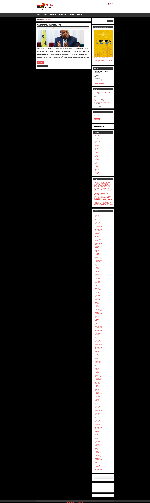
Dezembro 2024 (98, 241)
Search (110, 20)
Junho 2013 (97, 431)
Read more (40, 62)
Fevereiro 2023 (98, 272)
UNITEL (108, 204)
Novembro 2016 (98, 378)
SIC (112, 200)
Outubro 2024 (98, 244)
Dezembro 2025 (98, 225)
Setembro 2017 (98, 364)
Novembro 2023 (98, 260)
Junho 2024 (97, 250)
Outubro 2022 (98, 278)
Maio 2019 (97, 336)
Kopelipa (103, 193)
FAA (110, 184)
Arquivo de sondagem (99, 83)
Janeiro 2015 (98, 407)
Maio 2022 (97, 285)
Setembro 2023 (98, 263)
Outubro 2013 (98, 425)
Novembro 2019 (98, 327)
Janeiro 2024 (98, 257)
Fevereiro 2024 (98, 256)
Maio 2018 (97, 352)
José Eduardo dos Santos (102, 189)
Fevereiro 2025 (98, 239)
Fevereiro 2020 (98, 323)
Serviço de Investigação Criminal (105, 200)
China (109, 183)
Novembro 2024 (98, 243)
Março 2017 (97, 372)
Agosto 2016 (97, 382)
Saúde (96, 166)
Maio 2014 (97, 416)
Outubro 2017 (98, 362)
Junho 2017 (97, 368)
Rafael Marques (97, 200)
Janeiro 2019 (98, 341)
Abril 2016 (97, 388)
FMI (94, 185)
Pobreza (97, 158)
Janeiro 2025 (98, 240)
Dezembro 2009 (98, 466)
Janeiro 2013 (98, 438)
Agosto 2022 (97, 281)
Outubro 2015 (98, 396)
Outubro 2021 (98, 295)
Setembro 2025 (98, 229)
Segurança (97, 169)
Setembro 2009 (98, 469)
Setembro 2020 (98, 313)
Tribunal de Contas (96, 203)
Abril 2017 (97, 371)
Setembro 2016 (98, 380)
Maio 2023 (97, 268)
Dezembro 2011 (98, 455)
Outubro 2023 (98, 261)
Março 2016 (97, 389)
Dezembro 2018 (98, 343)
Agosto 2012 (97, 444)
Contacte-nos (53, 14)
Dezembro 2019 (98, 326)
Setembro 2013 (98, 427)
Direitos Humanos (99, 142)
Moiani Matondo (50, 27)
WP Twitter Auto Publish (70, 502)
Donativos (79, 14)
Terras (96, 173)
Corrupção (40, 66)
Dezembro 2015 (98, 393)
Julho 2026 (97, 215)
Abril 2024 (97, 253)
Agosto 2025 (97, 230)
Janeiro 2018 (98, 358)
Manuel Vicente (98, 194)
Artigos (96, 137)
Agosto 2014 (97, 411)
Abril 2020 (97, 320)
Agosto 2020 (97, 315)
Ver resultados (103, 81)
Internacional (97, 148)
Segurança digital (63, 14)
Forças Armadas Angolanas (100, 185)
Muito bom (97, 72)
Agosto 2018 (97, 348)
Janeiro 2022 (98, 291)
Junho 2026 (97, 216)
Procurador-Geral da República (108, 198)
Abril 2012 (97, 449)
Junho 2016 (97, 385)
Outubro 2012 (98, 441)
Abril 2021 (97, 303)
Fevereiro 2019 (98, 340)
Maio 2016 (97, 386)
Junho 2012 (97, 446)
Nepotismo (97, 153)
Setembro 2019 (98, 330)
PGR (95, 197)
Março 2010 (97, 463)
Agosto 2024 (97, 247)
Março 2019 (97, 338)
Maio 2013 (97, 432)
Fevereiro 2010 (98, 465)
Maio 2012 (97, 448)
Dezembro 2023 (98, 258)
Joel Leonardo (103, 188)
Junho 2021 (97, 300)
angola (95, 182)
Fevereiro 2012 (98, 452)
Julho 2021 (97, 299)
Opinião (96, 155)
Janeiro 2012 (98, 454)
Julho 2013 (97, 430)
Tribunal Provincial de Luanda (104, 203)
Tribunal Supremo (98, 204)
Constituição (97, 184)
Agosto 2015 (97, 399)
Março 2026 (97, 220)
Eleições (96, 146)
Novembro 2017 (98, 361)
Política (96, 162)
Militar (96, 152)
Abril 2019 (97, 337)
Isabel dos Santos (99, 186)
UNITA (105, 204)
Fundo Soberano (107, 185)
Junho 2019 (97, 334)
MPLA (105, 196)
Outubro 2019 (98, 329)
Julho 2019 (97, 333)
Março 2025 (97, 237)
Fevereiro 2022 (98, 289)
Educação (97, 145)
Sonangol (45, 66)
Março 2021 (97, 305)
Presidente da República (98, 198)
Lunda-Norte (110, 193)
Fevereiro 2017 (98, 373)
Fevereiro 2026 (98, 222)
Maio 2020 (97, 319)
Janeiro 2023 (98, 274)
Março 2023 (97, 271)
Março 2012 (97, 451)
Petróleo (97, 156)
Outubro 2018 (98, 345)
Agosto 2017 (97, 365)
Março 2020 (97, 322)
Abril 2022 (97, 286)
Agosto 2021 (97, 298)
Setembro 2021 (98, 296)
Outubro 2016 (98, 379)
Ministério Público (98, 196)
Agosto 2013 (97, 428)
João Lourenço (100, 192)
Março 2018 (97, 355)
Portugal (106, 197)
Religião (96, 165)
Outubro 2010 (98, 458)
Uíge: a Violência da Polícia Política (102, 95)
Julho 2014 (97, 413)
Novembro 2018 (98, 344)
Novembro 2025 (98, 226)
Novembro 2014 (98, 410)
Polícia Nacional (100, 197)
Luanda (106, 193)
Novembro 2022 (98, 277)
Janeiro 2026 (98, 223)
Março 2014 (97, 418)
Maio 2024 (97, 251)
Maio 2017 (97, 369)
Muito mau (97, 78)
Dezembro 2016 (98, 376)
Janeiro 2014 (98, 421)
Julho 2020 (97, 316)
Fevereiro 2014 (98, 420)
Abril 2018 (97, 354)
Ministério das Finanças (106, 194)
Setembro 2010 (98, 459)
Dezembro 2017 (98, 359)
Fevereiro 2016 (98, 390)
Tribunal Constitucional (105, 202)
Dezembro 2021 (98, 292)
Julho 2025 (97, 232)
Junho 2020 (97, 317)
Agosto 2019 (97, 331)
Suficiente (97, 75)
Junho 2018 (97, 351)
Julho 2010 (97, 461)
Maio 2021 (97, 302)
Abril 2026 (97, 219)
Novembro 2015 (98, 395)
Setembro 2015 (98, 397)
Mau (96, 76)
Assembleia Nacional (102, 182)
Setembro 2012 (98, 442)
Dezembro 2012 (98, 439)
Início (38, 14)
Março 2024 (97, 254)
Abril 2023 (97, 270)
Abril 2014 (97, 417)
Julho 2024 (97, 249)
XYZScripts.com (80, 502)
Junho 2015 (97, 402)
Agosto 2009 (97, 470)
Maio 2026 (97, 218)
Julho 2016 (97, 383)
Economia (97, 144)
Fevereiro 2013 (98, 437)
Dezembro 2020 (98, 309)
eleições (108, 184)
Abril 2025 (97, 236)
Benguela (104, 183)
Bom (96, 73)
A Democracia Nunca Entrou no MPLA (103, 104)
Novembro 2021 (98, 293)
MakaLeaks (72, 14)
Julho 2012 (97, 445)
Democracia (97, 139)
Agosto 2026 (97, 213)
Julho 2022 (97, 282)
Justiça (96, 149)
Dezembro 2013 (98, 423)
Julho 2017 (97, 366)
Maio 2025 (97, 234)
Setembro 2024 (98, 246)
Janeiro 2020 (98, 324)
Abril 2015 (97, 403)
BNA (107, 183)
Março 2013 (97, 435)
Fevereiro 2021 (98, 306)
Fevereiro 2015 (98, 406)
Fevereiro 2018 (98, 357)
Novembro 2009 (98, 468)
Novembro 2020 (98, 310)
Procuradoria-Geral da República (103, 199)
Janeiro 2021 (98, 307)
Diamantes (97, 141)
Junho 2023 (97, 267)
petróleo (109, 196)
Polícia (96, 160)
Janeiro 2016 (98, 392)
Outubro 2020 (98, 312)
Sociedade (97, 170)
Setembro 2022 (98, 279)
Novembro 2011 (98, 456)
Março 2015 (97, 404)
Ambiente (97, 135)
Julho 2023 (97, 265)
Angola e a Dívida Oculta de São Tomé (49, 25)
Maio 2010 (97, 462)
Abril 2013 (97, 434)
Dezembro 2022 (98, 275)
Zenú (110, 204)
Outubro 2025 (98, 227)
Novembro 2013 (98, 424)
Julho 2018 (97, 350)
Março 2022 (97, 288)
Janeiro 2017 (98, 375)
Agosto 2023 (97, 264)
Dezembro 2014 (98, 409)
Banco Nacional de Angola (102, 182)
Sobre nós (44, 14)
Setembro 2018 (98, 347)
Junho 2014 (97, 414)
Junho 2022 (97, 284)
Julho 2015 (97, 400)
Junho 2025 (97, 233)
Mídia (96, 151)
